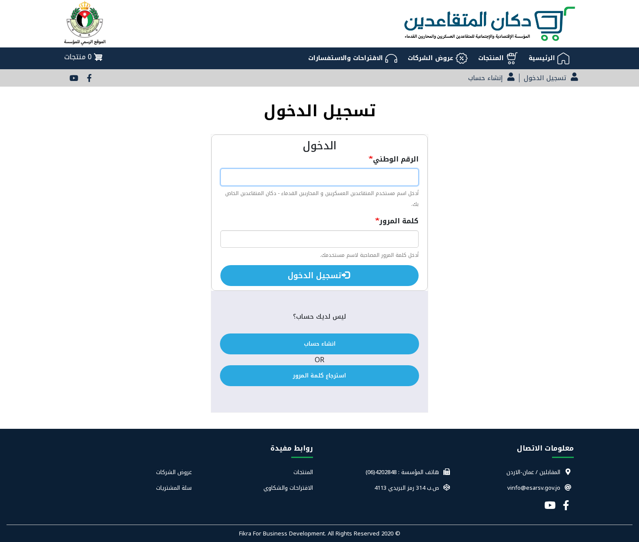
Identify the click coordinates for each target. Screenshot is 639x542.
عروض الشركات (173, 472)
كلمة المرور (399, 221)
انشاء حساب (320, 343)
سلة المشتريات (173, 488)
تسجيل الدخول (316, 275)
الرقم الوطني (396, 159)
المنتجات (303, 472)
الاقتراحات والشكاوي (288, 488)
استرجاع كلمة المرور (319, 375)
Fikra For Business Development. (283, 533)
